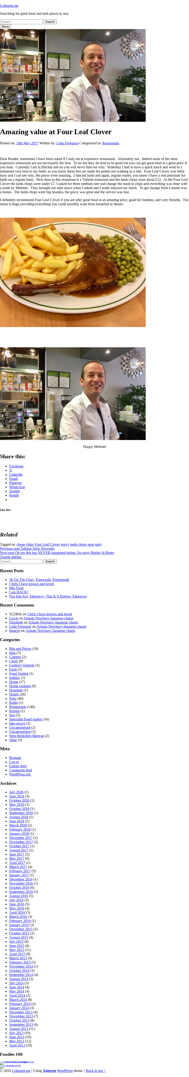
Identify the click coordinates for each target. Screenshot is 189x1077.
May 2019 (16, 804)
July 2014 (16, 983)
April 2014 (17, 995)
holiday (14, 678)
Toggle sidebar (10, 557)
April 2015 (17, 954)
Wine (13, 740)
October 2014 (19, 971)
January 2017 (19, 875)
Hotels (14, 694)
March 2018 (18, 825)
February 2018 (20, 829)
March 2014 (18, 1000)
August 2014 (18, 979)
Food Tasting (18, 673)
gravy (65, 544)
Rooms (14, 711)
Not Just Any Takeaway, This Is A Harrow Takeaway (48, 596)
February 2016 (20, 921)
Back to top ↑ (96, 1071)
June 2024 (16, 796)
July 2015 (16, 941)
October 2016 (19, 888)
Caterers (15, 657)
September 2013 (21, 1024)
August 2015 (18, 937)
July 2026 (16, 792)
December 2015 (20, 929)
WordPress (65, 1071)
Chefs (13, 661)
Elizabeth (16, 622)
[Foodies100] (10, 1065)
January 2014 (19, 1008)
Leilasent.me (9, 6)
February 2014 (20, 1004)
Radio (13, 703)
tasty (98, 544)
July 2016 (16, 900)
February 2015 (20, 962)
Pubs (12, 698)
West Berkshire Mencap (26, 736)
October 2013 (19, 1020)
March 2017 (18, 867)
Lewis (13, 618)
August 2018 (18, 817)
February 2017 (20, 871)
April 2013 (17, 1045)
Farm (13, 669)
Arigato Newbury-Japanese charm (48, 618)
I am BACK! (18, 592)
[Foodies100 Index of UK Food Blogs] (19, 1061)
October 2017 (19, 846)
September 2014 (21, 975)
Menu (5, 26)
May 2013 (16, 1041)
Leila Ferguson (67, 143)
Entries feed (18, 766)
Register (15, 758)
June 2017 (16, 854)
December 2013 (20, 1012)
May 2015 (16, 950)
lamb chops (78, 544)
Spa (12, 715)
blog (12, 653)
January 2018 (19, 834)
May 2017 (16, 858)
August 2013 (18, 1029)
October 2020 (19, 800)
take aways (17, 723)
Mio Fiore (16, 588)
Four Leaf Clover (47, 544)
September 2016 (21, 892)
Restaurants (110, 143)
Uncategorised (19, 727)
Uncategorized (19, 732)
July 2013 (16, 1033)
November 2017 (21, 842)
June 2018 (16, 821)
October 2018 (19, 809)
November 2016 (21, 883)
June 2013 (16, 1037)
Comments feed (20, 770)
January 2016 (19, 925)
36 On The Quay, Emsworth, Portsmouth (39, 580)
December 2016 (20, 879)
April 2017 (17, 863)
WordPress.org (20, 774)
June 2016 (16, 904)
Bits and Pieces (20, 649)
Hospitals (16, 690)
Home (13, 682)
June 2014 (16, 987)
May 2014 (16, 991)
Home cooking (20, 686)
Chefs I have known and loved (31, 584)
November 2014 (21, 966)
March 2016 (18, 917)
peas (91, 544)
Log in (14, 762)
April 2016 (17, 912)
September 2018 (21, 813)
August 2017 (18, 850)
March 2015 (18, 958)
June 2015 (16, 946)
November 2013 (21, 1016)
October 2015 (19, 933)
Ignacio (14, 631)
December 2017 (20, 838)
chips (30, 544)
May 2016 (16, 908)
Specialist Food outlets (25, 719)
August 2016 (18, 896)
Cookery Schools (21, 665)
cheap (21, 544)
